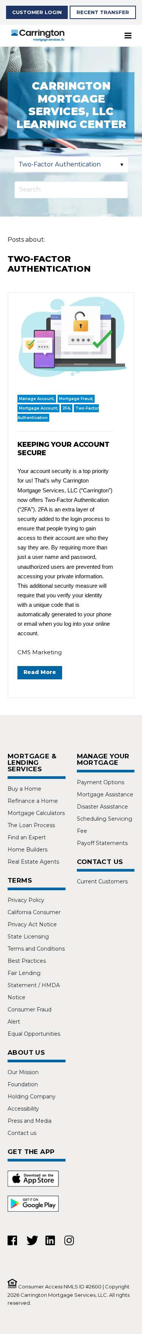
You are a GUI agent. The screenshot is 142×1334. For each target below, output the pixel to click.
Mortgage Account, (38, 408)
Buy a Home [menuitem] (24, 788)
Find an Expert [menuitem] (27, 837)
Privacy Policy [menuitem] (26, 900)
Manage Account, (37, 398)
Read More (39, 672)
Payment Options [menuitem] (100, 782)
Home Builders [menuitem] (27, 849)
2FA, (66, 408)
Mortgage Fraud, (76, 398)
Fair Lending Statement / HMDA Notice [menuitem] (34, 985)
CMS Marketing (39, 652)
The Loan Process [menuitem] (31, 825)
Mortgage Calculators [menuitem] (36, 813)
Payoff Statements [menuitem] (102, 843)
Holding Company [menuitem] (32, 1096)
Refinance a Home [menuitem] (33, 801)
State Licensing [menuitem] (28, 936)
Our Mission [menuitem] (23, 1072)
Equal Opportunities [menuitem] (34, 1033)
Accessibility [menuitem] (23, 1108)
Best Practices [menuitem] (27, 960)
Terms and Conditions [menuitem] (36, 948)
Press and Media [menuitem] (29, 1120)
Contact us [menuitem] (22, 1133)
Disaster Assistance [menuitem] (102, 806)
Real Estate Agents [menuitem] (33, 861)
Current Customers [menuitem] (102, 881)
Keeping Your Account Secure (63, 448)
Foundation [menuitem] (23, 1084)
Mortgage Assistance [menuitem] (105, 794)
